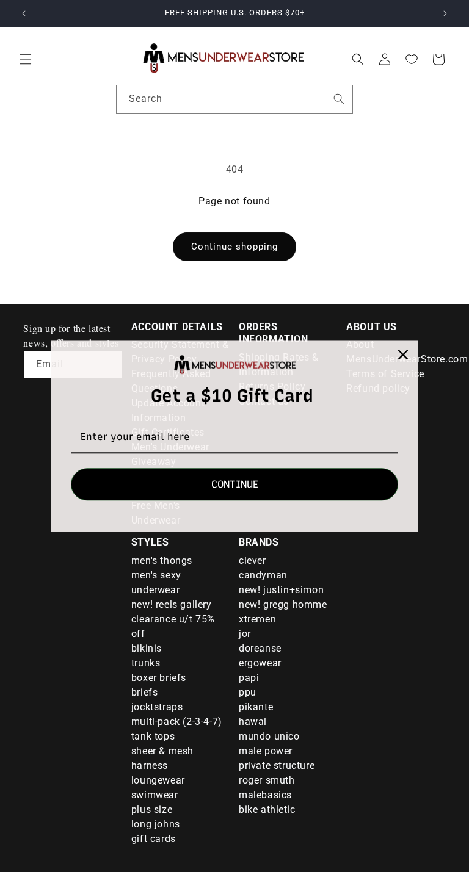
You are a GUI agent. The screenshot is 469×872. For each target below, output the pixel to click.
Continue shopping (234, 246)
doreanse (260, 648)
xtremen (257, 619)
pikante (256, 707)
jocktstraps (157, 707)
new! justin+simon (281, 590)
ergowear (260, 663)
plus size (151, 809)
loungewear (158, 780)
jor (245, 634)
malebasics (265, 795)
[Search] (338, 98)
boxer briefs (158, 677)
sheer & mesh (162, 751)
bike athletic (267, 809)
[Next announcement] (445, 13)
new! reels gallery (171, 604)
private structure (276, 765)
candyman (263, 575)
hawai (253, 721)
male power (266, 751)
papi (249, 677)
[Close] (403, 354)
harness (149, 765)
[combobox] (234, 99)
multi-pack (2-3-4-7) (176, 721)
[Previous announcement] (23, 13)
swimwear (154, 795)
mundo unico (269, 736)
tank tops (153, 736)
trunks (146, 663)
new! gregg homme (283, 604)
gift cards (153, 839)
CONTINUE (234, 484)
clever (252, 560)
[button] (25, 59)
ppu (247, 692)
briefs (144, 692)
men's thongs (161, 560)
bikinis (146, 648)
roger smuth (267, 780)
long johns (155, 824)
